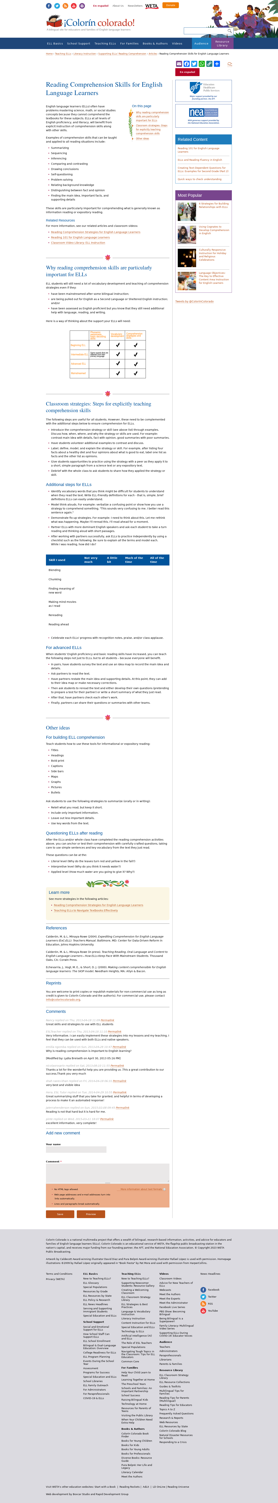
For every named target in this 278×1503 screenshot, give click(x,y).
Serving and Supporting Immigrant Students (97, 1310)
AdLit (146, 1486)
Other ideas (142, 138)
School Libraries (93, 1381)
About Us (118, 5)
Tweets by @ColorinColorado (194, 301)
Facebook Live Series (172, 1307)
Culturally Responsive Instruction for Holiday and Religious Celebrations (212, 254)
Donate (170, 5)
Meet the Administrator (173, 1302)
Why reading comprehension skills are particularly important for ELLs (152, 116)
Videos (177, 43)
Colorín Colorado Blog (172, 1430)
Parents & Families (170, 1364)
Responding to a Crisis (173, 1442)
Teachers (164, 1346)
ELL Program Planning (96, 1356)
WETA (152, 6)
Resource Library (222, 43)
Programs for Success (96, 1372)
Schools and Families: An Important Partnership (136, 1389)
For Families (129, 43)
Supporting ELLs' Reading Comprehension (122, 53)
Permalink (107, 1020)
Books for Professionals (135, 1453)
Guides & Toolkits (170, 1386)
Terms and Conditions (59, 1273)
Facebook (49, 6)
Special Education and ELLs (99, 1315)
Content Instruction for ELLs (138, 1322)
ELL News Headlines (95, 1304)
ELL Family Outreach (95, 1385)
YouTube (74, 6)
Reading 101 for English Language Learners (80, 237)
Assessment (90, 1368)
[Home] (92, 25)
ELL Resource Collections (174, 1382)
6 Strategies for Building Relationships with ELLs (214, 205)
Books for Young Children (136, 1440)
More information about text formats (141, 1189)
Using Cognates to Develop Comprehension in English (214, 230)
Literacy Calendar (132, 1472)
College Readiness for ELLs (99, 1352)
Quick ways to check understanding (199, 179)
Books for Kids (130, 1445)
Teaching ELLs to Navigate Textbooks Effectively (86, 910)
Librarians (165, 1359)
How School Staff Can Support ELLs (96, 1335)
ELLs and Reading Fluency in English (200, 159)
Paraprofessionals (170, 1355)
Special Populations (95, 1287)
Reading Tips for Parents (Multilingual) (174, 1399)
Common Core (130, 1361)
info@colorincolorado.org (63, 999)
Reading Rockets (130, 1486)
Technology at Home (134, 1403)
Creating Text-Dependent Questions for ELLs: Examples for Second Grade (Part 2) (203, 169)
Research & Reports (171, 1417)
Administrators (168, 1351)
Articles (153, 53)
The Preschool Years (133, 1384)
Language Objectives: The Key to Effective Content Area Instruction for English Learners (214, 277)
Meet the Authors (131, 1476)
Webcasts (165, 1290)
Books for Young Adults (135, 1449)
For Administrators (94, 1389)
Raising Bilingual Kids (134, 1399)
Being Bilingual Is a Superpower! (171, 1320)
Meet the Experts (169, 1298)
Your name (53, 1144)
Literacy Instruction (85, 53)
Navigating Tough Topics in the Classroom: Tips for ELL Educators (138, 1354)
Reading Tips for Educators (175, 1405)
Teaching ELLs (105, 43)
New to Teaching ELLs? (97, 1278)
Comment (54, 1161)
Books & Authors (155, 43)
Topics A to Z (167, 1409)
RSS (65, 6)
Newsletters (135, 5)
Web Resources (168, 1422)
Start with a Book (105, 1486)
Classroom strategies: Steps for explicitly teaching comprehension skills (151, 129)
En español (100, 5)
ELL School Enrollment (96, 1341)
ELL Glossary (91, 1282)
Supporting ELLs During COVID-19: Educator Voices (175, 1334)
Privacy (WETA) (55, 1279)
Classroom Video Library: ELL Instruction (78, 242)
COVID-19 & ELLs (93, 1398)
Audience (201, 43)
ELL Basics (55, 43)
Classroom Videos (170, 1278)
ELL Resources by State (97, 1295)
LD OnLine (159, 1486)
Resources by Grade (95, 1291)
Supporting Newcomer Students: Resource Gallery (138, 1284)
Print (82, 6)
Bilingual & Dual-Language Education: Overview (99, 1347)
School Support (78, 43)
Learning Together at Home (138, 1379)
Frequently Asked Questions (176, 1413)
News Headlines (210, 1273)
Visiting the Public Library (137, 1415)
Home (49, 53)
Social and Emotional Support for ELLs (96, 1328)
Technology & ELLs (132, 1331)
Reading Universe (178, 1486)
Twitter (57, 6)
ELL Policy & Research (96, 1300)
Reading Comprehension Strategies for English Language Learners (95, 232)
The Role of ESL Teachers (136, 1343)
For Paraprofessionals (96, 1393)
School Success (130, 1395)
